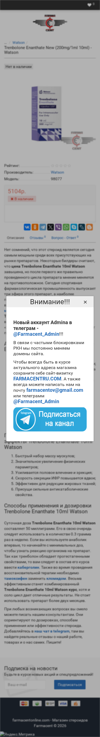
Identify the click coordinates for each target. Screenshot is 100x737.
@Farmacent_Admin (36, 334)
